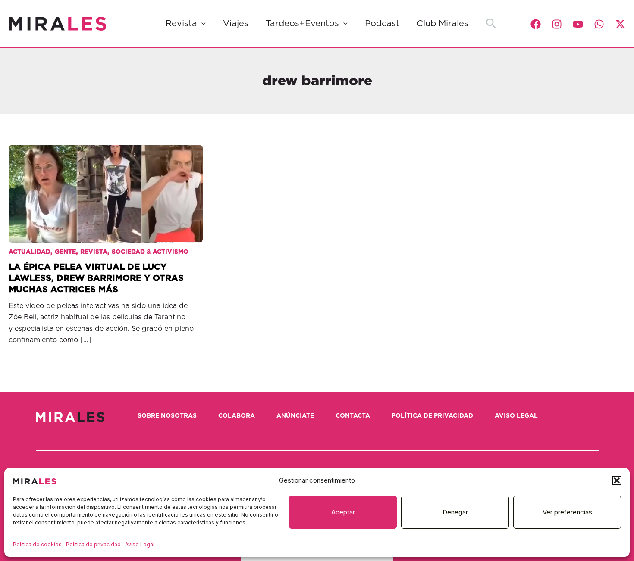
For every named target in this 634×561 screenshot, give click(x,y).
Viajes (235, 23)
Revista (181, 23)
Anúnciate (295, 416)
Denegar (455, 512)
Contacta (353, 416)
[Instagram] (557, 24)
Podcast (382, 23)
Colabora (236, 416)
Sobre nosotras (167, 416)
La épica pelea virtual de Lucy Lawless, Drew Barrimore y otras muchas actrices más (96, 278)
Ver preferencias (567, 512)
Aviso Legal (139, 544)
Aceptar (343, 512)
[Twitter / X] (620, 24)
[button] (616, 480)
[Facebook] (535, 24)
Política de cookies (37, 544)
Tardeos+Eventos (302, 23)
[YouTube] (578, 24)
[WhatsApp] (599, 24)
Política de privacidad (93, 544)
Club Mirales (442, 23)
